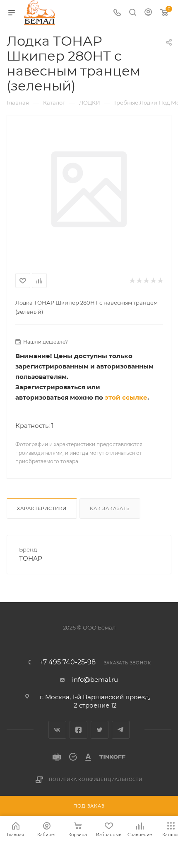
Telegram (121, 730)
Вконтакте (57, 730)
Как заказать (110, 508)
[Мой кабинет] (148, 13)
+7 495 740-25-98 (67, 662)
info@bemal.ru (95, 679)
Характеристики (42, 508)
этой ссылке (126, 397)
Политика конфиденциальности (95, 779)
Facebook (78, 730)
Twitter (99, 730)
